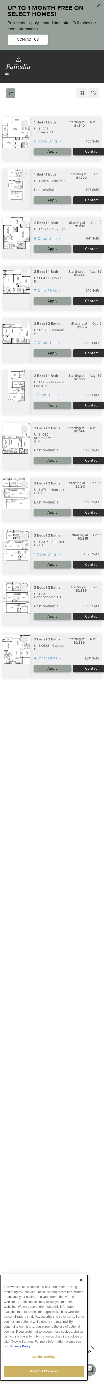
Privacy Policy (20, 1346)
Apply (52, 151)
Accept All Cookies (44, 1371)
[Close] (81, 1280)
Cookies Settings (44, 1357)
